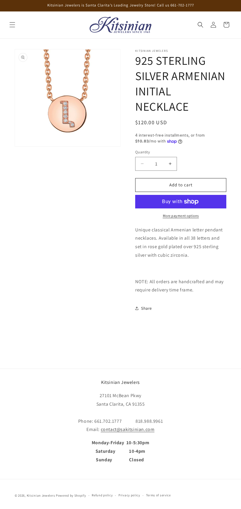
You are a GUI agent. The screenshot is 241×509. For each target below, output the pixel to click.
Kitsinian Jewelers (41, 495)
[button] (12, 24)
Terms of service (158, 495)
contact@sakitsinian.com (128, 429)
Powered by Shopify (71, 495)
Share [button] (146, 308)
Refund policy (102, 495)
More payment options (181, 215)
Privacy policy (129, 495)
